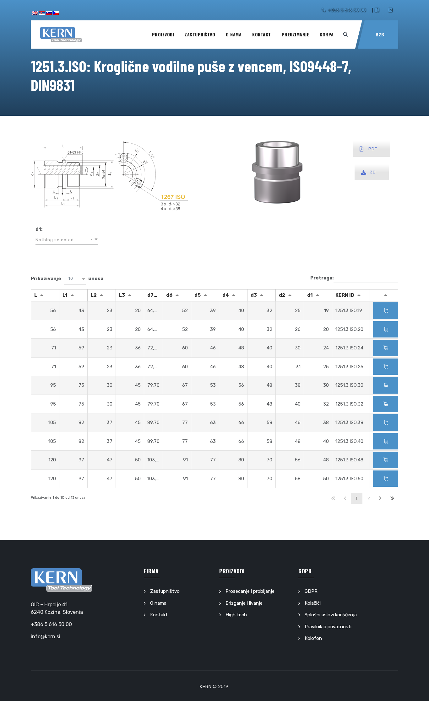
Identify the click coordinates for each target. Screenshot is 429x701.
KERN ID (344, 295)
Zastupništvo (200, 34)
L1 (65, 295)
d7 (150, 295)
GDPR (311, 591)
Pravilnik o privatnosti (328, 626)
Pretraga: (322, 278)
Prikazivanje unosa (67, 278)
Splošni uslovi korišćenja (331, 615)
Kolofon (313, 638)
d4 (225, 295)
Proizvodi (163, 34)
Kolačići (313, 603)
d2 (282, 295)
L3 (122, 295)
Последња (392, 498)
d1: (38, 229)
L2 (94, 295)
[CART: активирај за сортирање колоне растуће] (384, 295)
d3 (254, 295)
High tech (236, 615)
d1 (310, 295)
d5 (197, 295)
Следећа (380, 498)
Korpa (327, 34)
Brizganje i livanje (244, 603)
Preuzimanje (295, 34)
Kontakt (261, 34)
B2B (380, 34)
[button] (66, 240)
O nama (234, 34)
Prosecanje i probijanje (249, 591)
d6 (169, 295)
